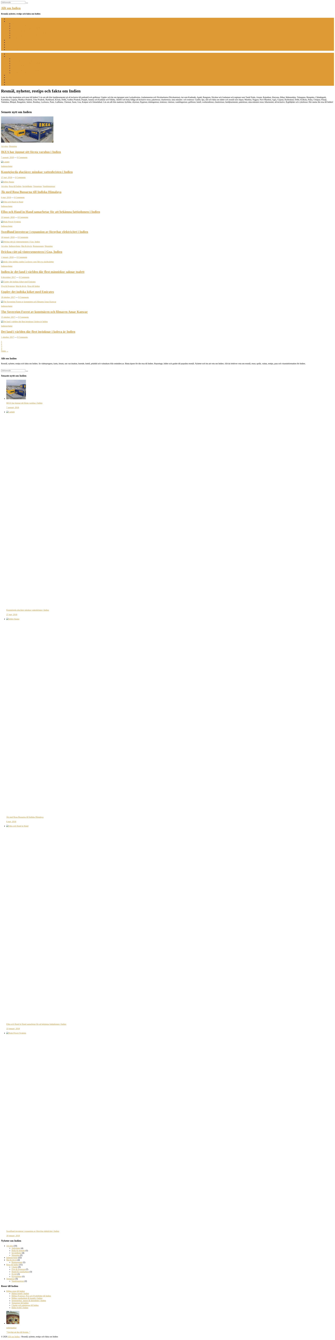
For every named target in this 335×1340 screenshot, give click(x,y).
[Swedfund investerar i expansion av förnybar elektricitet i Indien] (11, 222)
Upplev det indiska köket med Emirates (27, 291)
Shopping (13, 146)
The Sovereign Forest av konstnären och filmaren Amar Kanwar (44, 311)
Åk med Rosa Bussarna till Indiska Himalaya (31, 192)
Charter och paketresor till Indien (25, 35)
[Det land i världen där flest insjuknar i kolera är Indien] (24, 321)
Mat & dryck (26, 246)
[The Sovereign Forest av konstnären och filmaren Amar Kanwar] (28, 302)
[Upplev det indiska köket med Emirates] (18, 282)
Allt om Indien (11, 8)
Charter (15, 1267)
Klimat (9, 47)
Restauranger (38, 246)
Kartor (9, 42)
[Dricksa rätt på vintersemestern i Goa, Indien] (20, 242)
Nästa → (4, 351)
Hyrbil (14, 1274)
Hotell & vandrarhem (20, 1272)
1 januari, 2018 (7, 257)
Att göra (4, 146)
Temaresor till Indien (20, 31)
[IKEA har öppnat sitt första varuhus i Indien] (27, 142)
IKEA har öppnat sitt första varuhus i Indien (31, 152)
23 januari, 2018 (8, 217)
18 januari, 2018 (8, 237)
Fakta (8, 40)
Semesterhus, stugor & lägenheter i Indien (29, 33)
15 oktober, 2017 (8, 317)
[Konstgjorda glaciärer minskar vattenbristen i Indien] (5, 162)
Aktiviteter (16, 1248)
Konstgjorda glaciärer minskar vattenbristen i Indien (37, 172)
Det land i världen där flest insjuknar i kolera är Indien (38, 331)
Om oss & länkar (13, 49)
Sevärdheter (27, 186)
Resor (8, 21)
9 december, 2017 (8, 277)
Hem (8, 19)
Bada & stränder (18, 1250)
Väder (8, 45)
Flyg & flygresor (8, 286)
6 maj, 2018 (6, 197)
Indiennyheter (6, 166)
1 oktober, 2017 (7, 337)
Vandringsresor (49, 186)
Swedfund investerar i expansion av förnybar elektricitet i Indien (44, 231)
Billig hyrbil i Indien (20, 38)
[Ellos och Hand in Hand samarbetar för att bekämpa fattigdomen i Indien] (12, 202)
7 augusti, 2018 (7, 157)
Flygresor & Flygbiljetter (22, 26)
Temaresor (37, 186)
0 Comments (22, 157)
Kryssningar (17, 1276)
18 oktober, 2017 (8, 297)
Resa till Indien (15, 186)
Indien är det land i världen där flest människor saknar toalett (42, 271)
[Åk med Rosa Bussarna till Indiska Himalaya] (7, 182)
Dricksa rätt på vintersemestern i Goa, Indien (31, 251)
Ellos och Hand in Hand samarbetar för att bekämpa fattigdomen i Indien (50, 211)
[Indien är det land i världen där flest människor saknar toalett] (27, 262)
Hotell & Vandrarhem (20, 23)
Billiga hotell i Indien (20, 1293)
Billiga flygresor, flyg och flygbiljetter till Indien (31, 1296)
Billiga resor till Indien (15, 1291)
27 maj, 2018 (6, 177)
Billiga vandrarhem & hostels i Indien (27, 28)
